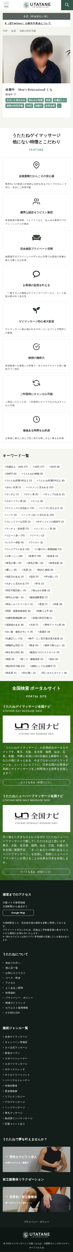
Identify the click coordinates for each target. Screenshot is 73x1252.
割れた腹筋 (45, 569)
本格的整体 (11, 1085)
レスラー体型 (15, 542)
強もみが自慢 (41, 590)
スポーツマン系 (16, 501)
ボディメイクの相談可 (50, 521)
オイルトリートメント (17, 1074)
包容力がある (15, 576)
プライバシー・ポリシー (36, 1222)
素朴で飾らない (55, 645)
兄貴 (27, 569)
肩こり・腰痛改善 (32, 659)
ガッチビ (12, 494)
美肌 (10, 659)
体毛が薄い (35, 562)
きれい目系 (13, 487)
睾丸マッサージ (14, 1112)
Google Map (18, 912)
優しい (11, 569)
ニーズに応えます (52, 508)
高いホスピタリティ (54, 672)
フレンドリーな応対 (18, 521)
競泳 (34, 645)
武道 (58, 604)
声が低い (51, 576)
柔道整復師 (11, 1091)
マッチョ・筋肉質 (17, 528)
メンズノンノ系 (46, 528)
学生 (40, 583)
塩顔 (34, 576)
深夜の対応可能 (42, 617)
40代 (55, 466)
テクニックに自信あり (20, 508)
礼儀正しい (14, 638)
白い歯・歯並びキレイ (19, 631)
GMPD (11, 473)
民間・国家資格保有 (18, 610)
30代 (39, 466)
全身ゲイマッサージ (16, 1036)
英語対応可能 (15, 666)
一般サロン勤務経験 (49, 549)
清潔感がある (15, 624)
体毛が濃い (13, 562)
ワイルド (36, 542)
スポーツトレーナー (16, 1058)
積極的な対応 (14, 645)
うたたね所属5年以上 (52, 480)
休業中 (35, 555)
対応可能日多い (16, 590)
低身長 (53, 555)
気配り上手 (44, 610)
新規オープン (12, 1052)
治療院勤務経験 (16, 617)
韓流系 (11, 672)
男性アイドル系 (55, 624)
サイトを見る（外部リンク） (36, 782)
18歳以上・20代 (17, 466)
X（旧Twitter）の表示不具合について (28, 23)
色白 (54, 659)
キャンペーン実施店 (16, 1042)
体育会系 (56, 562)
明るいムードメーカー (19, 604)
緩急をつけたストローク (44, 652)
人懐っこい (14, 555)
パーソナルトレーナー (17, 1080)
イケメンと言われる (40, 487)
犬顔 (34, 624)
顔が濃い (29, 672)
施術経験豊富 (39, 597)
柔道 (43, 604)
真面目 (45, 631)
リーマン (37, 535)
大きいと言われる (17, 583)
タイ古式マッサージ (16, 1047)
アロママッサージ (15, 1101)
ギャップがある (55, 494)
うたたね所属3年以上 (19, 480)
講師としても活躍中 (43, 666)
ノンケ (11, 514)
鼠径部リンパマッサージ (19, 1118)
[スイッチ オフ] (67, 5)
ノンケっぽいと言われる (38, 514)
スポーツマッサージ (16, 1063)
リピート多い (15, 535)
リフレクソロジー (15, 1096)
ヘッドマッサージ (15, 1107)
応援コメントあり (15, 1123)
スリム (38, 501)
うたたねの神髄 (33, 473)
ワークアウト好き (18, 549)
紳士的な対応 (15, 652)
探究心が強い (15, 597)
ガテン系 (31, 494)
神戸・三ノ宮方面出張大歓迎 (46, 638)
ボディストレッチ (15, 1069)
